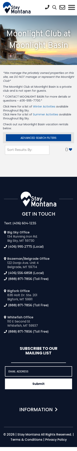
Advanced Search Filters (38, 138)
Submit (38, 384)
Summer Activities (45, 114)
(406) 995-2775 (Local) (26, 246)
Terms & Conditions (26, 439)
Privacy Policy (56, 439)
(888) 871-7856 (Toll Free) (28, 279)
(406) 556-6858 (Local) (26, 273)
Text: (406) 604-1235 (20, 223)
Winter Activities (44, 106)
